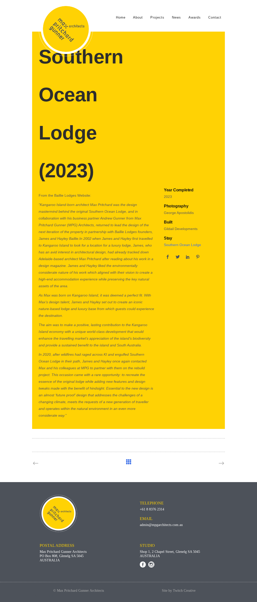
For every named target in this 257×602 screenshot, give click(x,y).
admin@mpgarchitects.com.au (161, 525)
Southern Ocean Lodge (182, 245)
